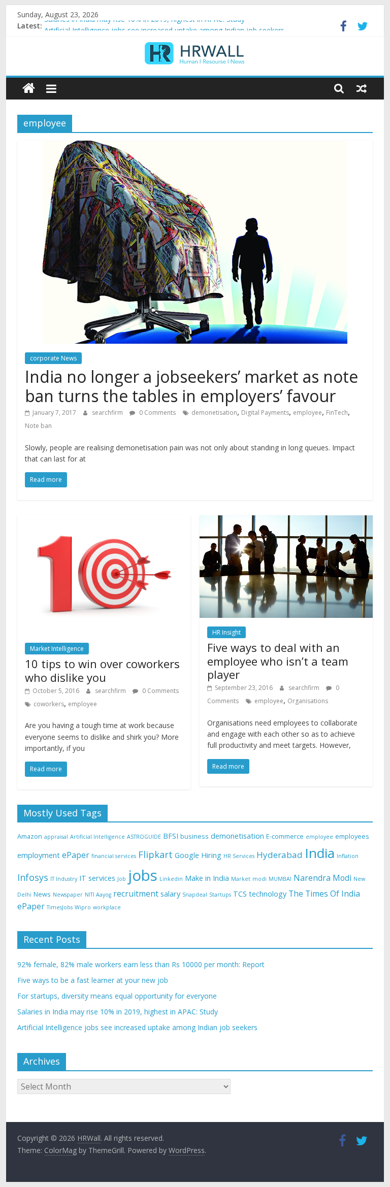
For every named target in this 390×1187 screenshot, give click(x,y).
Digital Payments (265, 412)
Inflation (348, 856)
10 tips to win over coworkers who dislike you (102, 670)
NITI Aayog (98, 894)
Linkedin (171, 878)
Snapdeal (194, 894)
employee (307, 412)
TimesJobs (60, 907)
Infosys (32, 877)
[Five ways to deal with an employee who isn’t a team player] (286, 521)
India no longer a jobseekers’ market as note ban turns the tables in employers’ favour (191, 386)
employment (38, 855)
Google (187, 855)
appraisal (56, 836)
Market (240, 878)
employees (352, 836)
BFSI (170, 836)
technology (267, 894)
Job (121, 878)
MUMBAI (280, 878)
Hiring (211, 855)
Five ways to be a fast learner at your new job (92, 980)
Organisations (307, 701)
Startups (220, 894)
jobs (142, 875)
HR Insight (226, 632)
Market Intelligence (57, 648)
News (42, 894)
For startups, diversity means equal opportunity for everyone (117, 996)
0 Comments (157, 412)
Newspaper (68, 894)
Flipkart (155, 854)
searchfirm (108, 412)
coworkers (49, 704)
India (320, 853)
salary (170, 894)
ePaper (75, 855)
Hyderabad (279, 855)
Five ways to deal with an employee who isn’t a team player (277, 661)
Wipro (83, 907)
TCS (240, 894)
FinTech (337, 412)
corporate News (53, 358)
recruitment (135, 893)
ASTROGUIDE (144, 836)
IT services (97, 878)
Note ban (38, 425)
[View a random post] (361, 88)
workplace (107, 907)
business (194, 836)
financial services (113, 856)
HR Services (238, 856)
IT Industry (63, 878)
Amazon (29, 836)
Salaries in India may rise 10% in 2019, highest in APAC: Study (144, 25)
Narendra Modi (322, 877)
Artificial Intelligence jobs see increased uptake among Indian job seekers (137, 1027)
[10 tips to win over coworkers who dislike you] (103, 521)
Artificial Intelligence (97, 836)
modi (259, 878)
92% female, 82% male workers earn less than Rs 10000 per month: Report (141, 964)
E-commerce (285, 836)
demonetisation (214, 412)
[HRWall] (28, 89)
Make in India (207, 878)
